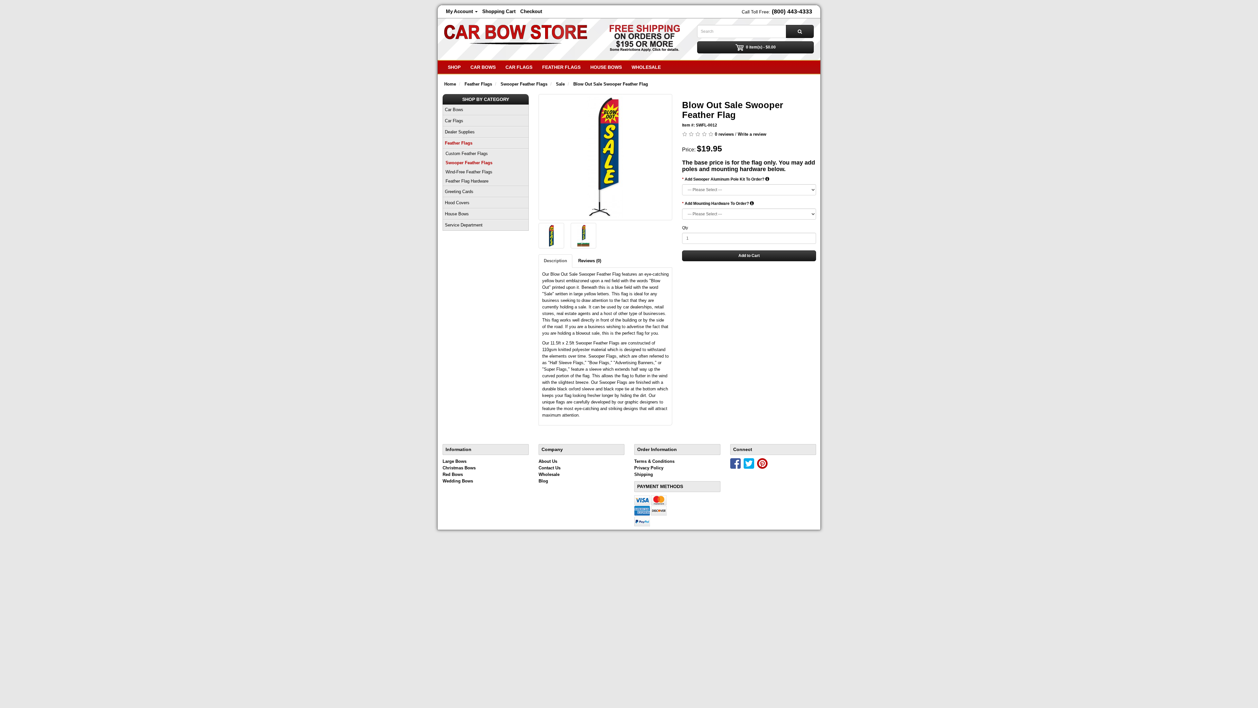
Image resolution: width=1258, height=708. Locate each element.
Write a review (752, 134)
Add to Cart (749, 255)
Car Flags (518, 67)
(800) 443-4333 (792, 11)
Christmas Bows (459, 467)
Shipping (643, 474)
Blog (543, 481)
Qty (685, 228)
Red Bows (453, 474)
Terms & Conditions (654, 461)
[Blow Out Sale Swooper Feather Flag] (606, 157)
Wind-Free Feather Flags (469, 171)
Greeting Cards (459, 191)
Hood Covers (457, 202)
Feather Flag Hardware (467, 181)
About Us (548, 461)
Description (555, 260)
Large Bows (455, 461)
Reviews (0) (589, 260)
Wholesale (646, 67)
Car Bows (483, 67)
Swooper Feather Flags (469, 162)
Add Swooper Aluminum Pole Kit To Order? (725, 179)
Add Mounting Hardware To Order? (717, 203)
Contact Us (550, 467)
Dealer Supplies (460, 131)
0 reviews (724, 134)
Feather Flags (561, 67)
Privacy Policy (648, 467)
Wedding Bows (458, 481)
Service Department (464, 225)
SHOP (454, 67)
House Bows (606, 67)
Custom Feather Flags (467, 153)
